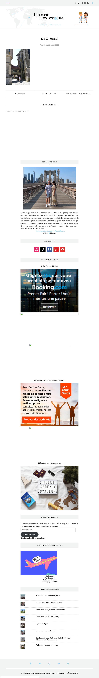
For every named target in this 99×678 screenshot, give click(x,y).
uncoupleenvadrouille (79, 94)
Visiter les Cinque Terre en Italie (49, 602)
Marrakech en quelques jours (48, 595)
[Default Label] (43, 249)
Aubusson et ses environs (47, 645)
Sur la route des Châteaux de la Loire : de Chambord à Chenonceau (53, 639)
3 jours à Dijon (42, 624)
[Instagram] (36, 249)
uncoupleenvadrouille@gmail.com (50, 231)
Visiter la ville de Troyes (46, 631)
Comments (20, 94)
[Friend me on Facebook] (49, 249)
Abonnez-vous (29, 534)
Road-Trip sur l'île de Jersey (47, 617)
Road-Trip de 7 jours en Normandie (50, 610)
